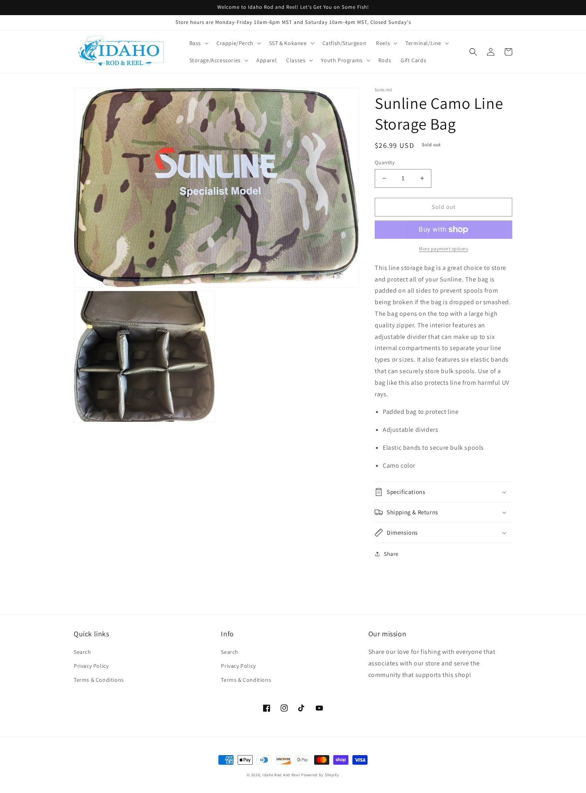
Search (82, 651)
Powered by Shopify (320, 774)
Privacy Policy (91, 665)
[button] (198, 43)
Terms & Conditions (99, 679)
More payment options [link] (443, 249)
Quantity (385, 162)
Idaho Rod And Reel (281, 774)
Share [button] (391, 553)
